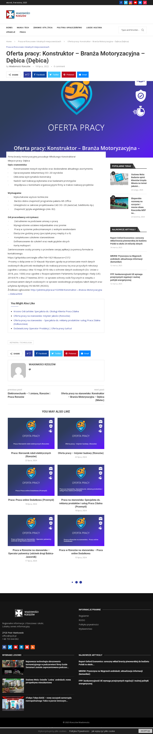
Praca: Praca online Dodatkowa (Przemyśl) (31, 500)
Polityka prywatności (89, 625)
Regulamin (84, 616)
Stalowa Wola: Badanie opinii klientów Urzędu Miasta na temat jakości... (139, 180)
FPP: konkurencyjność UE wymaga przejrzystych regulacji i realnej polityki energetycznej (126, 277)
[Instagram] (130, 2)
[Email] (140, 2)
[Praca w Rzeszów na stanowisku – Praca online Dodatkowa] (81, 530)
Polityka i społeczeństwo (69, 28)
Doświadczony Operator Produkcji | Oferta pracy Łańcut (43, 328)
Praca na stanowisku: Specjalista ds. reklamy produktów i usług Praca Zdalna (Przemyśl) (80, 503)
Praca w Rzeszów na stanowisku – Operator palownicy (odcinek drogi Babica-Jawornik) (31, 553)
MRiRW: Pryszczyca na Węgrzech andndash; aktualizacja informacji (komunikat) (126, 259)
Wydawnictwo (85, 629)
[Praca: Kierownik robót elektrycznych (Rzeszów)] (31, 433)
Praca (23, 32)
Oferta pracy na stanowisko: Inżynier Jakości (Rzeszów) (42, 315)
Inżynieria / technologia (21, 342)
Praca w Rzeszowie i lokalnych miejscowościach (39, 41)
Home (9, 41)
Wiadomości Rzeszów (19, 66)
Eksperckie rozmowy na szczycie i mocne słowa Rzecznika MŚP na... (138, 205)
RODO (82, 620)
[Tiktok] (145, 2)
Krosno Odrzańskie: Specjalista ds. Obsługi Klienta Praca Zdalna (46, 311)
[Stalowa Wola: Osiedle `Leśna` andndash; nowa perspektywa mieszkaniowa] (13, 685)
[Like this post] (28, 75)
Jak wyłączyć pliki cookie (103, 731)
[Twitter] (126, 2)
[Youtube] (135, 2)
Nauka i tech (23, 28)
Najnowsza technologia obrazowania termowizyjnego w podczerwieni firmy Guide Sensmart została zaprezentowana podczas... (47, 664)
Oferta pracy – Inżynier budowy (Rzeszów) (81, 453)
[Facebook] (121, 2)
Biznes (9, 28)
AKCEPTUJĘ (145, 731)
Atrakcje (10, 32)
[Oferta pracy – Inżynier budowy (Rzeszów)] (81, 433)
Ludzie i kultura (94, 28)
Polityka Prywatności (79, 731)
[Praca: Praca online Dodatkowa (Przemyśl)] (31, 480)
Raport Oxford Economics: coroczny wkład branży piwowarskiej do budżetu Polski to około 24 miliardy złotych (128, 241)
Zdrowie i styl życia (42, 28)
